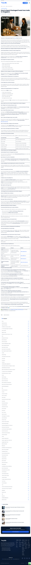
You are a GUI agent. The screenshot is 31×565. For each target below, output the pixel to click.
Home (2, 6)
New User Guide (28, 542)
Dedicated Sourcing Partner (23, 545)
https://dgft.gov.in (23, 255)
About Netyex (17, 542)
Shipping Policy (26, 548)
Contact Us (28, 0)
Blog (4, 6)
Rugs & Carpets (20, 546)
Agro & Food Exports (9, 6)
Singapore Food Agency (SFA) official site (17, 309)
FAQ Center (2, 0)
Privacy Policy (26, 542)
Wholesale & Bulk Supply (23, 551)
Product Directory (20, 544)
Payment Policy (26, 546)
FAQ (16, 543)
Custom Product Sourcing (23, 554)
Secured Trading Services (29, 545)
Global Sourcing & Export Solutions (23, 548)
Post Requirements (21, 542)
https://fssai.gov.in (23, 258)
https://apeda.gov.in (24, 251)
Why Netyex (17, 546)
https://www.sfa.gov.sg (4, 121)
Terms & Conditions (26, 544)
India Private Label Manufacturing (24, 542)
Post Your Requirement (15, 531)
